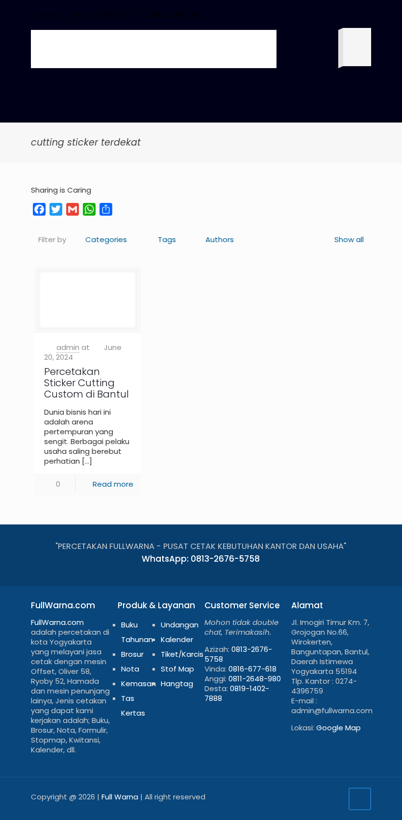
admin (67, 347)
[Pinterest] (326, 15)
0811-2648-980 (254, 678)
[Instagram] (339, 15)
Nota (130, 669)
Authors (219, 239)
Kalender (177, 639)
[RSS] (353, 15)
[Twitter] (300, 15)
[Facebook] (286, 15)
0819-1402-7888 (236, 693)
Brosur (132, 654)
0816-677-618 (252, 669)
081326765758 (175, 15)
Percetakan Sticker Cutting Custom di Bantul (86, 383)
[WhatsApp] (273, 15)
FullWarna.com (57, 622)
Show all (349, 239)
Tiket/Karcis (182, 654)
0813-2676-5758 (238, 654)
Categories (106, 239)
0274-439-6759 (104, 15)
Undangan (180, 625)
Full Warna (119, 797)
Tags (167, 239)
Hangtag (177, 683)
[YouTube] (313, 15)
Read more (113, 484)
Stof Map (177, 669)
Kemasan (138, 683)
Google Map (338, 727)
